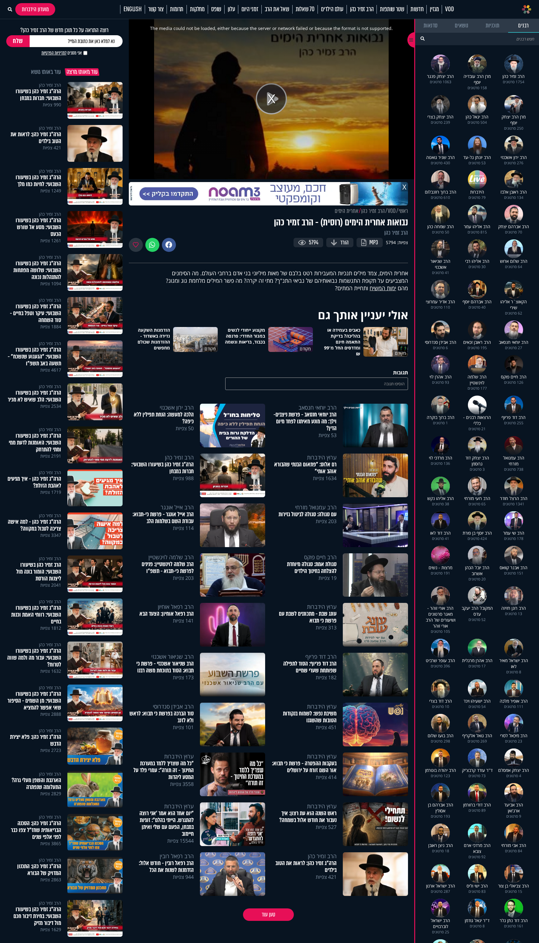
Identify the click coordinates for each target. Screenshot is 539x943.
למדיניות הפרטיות (53, 53)
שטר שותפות (392, 9)
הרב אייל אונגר (177, 507)
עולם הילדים (332, 9)
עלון (231, 9)
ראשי (403, 211)
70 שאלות (305, 9)
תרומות (176, 9)
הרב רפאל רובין (177, 856)
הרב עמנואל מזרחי (316, 507)
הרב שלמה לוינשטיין (171, 557)
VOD (449, 9)
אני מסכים (61, 53)
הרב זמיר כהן (362, 9)
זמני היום (249, 9)
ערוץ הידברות (322, 457)
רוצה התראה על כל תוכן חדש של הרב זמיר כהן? (64, 30)
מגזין (434, 9)
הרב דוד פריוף (321, 656)
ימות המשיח (383, 288)
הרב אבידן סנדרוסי (173, 706)
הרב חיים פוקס (320, 557)
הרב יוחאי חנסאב (318, 407)
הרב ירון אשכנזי (177, 407)
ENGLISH (133, 9)
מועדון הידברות (35, 9)
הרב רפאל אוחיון (176, 606)
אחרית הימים (346, 211)
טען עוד (268, 915)
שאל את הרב (277, 9)
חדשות (416, 9)
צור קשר (156, 9)
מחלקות (197, 9)
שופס (216, 9)
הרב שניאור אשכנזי (172, 656)
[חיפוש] (422, 38)
